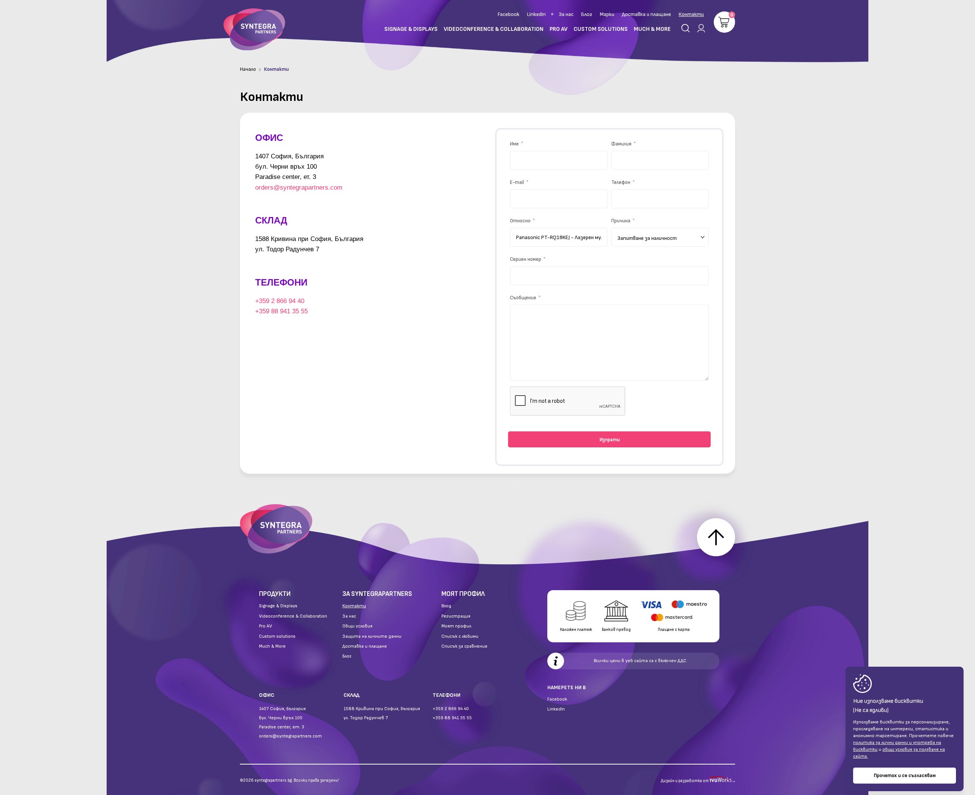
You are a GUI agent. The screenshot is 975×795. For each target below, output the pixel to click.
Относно (521, 221)
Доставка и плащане (646, 14)
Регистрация (455, 616)
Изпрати (609, 440)
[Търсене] (685, 28)
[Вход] (699, 28)
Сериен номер (526, 259)
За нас (566, 14)
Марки (607, 14)
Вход (446, 606)
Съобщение (523, 298)
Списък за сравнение (464, 646)
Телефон (621, 182)
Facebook (508, 14)
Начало (248, 69)
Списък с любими (459, 636)
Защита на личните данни (371, 636)
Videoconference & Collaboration (293, 616)
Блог (586, 14)
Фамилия (622, 144)
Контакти (691, 14)
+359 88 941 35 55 (281, 311)
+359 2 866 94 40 (279, 301)
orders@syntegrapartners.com (298, 187)
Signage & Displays (278, 606)
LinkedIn (536, 14)
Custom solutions (277, 636)
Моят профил (456, 626)
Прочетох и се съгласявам (905, 776)
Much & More (272, 646)
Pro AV (265, 626)
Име (515, 144)
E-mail (517, 182)
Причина (621, 221)
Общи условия (357, 626)
